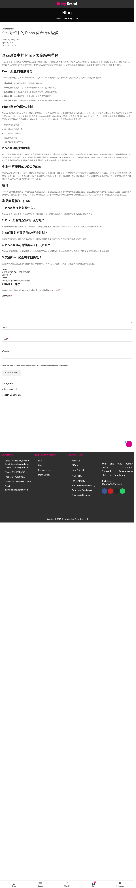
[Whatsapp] (122, 684)
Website (5, 351)
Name (5, 327)
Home (58, 18)
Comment (7, 295)
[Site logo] (67, 4)
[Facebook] (104, 684)
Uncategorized (71, 18)
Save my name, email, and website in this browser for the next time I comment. (35, 366)
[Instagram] (116, 684)
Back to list (6, 275)
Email (5, 339)
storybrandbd (16, 39)
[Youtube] (110, 684)
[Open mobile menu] (3, 4)
